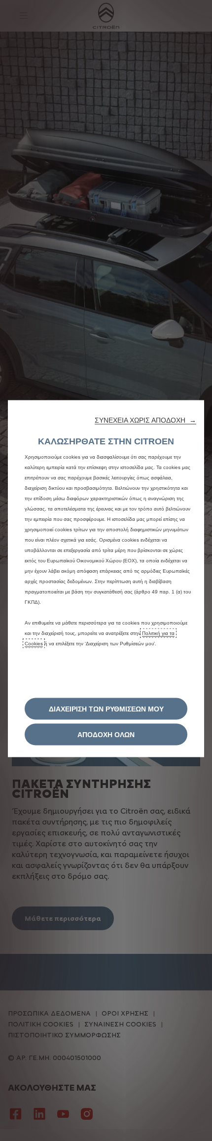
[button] (145, 420)
